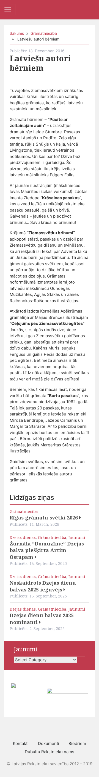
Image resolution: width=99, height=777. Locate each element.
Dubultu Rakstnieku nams (49, 751)
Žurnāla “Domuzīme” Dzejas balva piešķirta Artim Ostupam (47, 550)
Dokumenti (48, 743)
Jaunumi (76, 537)
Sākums (17, 33)
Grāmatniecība (44, 33)
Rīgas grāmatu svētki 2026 (44, 517)
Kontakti (21, 743)
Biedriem (77, 743)
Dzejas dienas (23, 537)
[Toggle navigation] (7, 9)
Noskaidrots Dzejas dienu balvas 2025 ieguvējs (43, 586)
